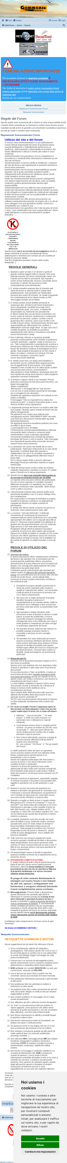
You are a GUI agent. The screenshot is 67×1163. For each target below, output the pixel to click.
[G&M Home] (33, 7)
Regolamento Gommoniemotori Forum (33, 109)
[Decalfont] (43, 36)
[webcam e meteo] (25, 36)
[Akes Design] (33, 49)
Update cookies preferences (10, 1162)
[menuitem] (8, 20)
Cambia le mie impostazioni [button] (40, 1151)
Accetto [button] (40, 1138)
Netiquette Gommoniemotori (33, 112)
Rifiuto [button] (40, 1145)
